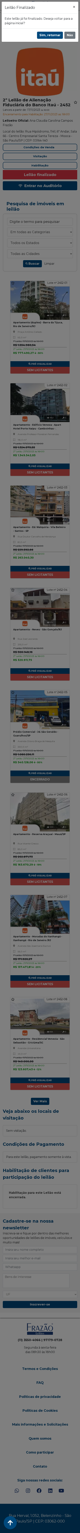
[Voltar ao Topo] (10, 1522)
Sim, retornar (49, 35)
